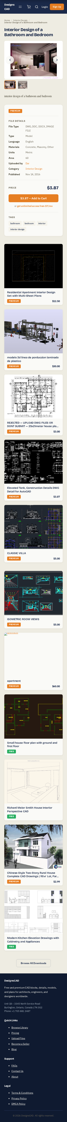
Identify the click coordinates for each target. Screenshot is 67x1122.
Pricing (15, 1033)
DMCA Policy (18, 1104)
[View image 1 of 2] (10, 84)
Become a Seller (20, 1044)
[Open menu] (20, 7)
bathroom (15, 223)
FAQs (14, 1065)
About (14, 1076)
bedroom (29, 223)
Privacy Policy (19, 1098)
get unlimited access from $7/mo (35, 206)
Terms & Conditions (22, 1093)
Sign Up (57, 6)
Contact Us (17, 1071)
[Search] (36, 7)
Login (45, 6)
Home (7, 20)
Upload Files (18, 1038)
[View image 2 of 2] (22, 84)
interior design (17, 229)
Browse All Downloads (33, 963)
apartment (14, 681)
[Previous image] (10, 60)
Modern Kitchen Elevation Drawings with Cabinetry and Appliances (33, 939)
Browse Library (19, 1027)
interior (42, 223)
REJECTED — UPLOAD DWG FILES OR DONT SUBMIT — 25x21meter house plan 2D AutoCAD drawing (32, 426)
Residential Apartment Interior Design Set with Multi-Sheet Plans (31, 294)
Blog (13, 1049)
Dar (27, 163)
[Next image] (57, 60)
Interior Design (20, 20)
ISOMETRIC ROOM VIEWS (23, 619)
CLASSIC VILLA (16, 553)
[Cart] (29, 7)
